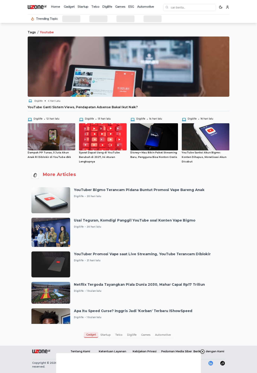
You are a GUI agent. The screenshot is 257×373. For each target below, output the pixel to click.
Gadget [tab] (91, 334)
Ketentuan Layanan (112, 351)
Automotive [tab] (163, 334)
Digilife (107, 6)
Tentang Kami (80, 351)
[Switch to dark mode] (221, 7)
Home (55, 6)
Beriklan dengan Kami (208, 351)
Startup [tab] (105, 334)
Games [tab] (146, 334)
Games (120, 6)
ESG (131, 6)
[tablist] (128, 334)
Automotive (145, 6)
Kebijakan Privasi (145, 351)
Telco (95, 6)
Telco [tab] (118, 334)
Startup (83, 6)
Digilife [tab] (132, 334)
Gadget (69, 6)
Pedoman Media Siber (176, 351)
